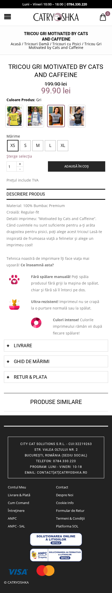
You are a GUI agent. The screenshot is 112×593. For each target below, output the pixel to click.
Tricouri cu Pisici (66, 43)
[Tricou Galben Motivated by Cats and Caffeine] (14, 116)
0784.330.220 (77, 4)
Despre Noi (64, 495)
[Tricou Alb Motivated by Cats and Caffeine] (35, 116)
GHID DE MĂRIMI (31, 361)
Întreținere (16, 510)
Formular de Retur (70, 510)
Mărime (13, 136)
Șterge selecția (19, 156)
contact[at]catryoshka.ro (62, 472)
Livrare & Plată (19, 495)
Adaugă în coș (76, 166)
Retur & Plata (30, 377)
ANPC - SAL (16, 526)
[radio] (13, 145)
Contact (62, 487)
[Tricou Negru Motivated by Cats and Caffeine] (76, 116)
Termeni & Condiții (70, 518)
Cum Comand (18, 502)
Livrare (23, 345)
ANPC (12, 518)
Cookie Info (65, 502)
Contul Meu (17, 487)
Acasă (16, 43)
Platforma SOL (67, 526)
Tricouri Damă (36, 43)
